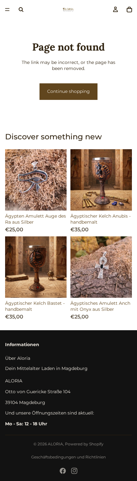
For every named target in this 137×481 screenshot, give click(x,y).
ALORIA (55, 444)
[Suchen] (21, 10)
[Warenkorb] (129, 10)
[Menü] (7, 9)
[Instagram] (74, 471)
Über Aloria (17, 358)
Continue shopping (68, 91)
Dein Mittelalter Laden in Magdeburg (46, 368)
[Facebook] (63, 471)
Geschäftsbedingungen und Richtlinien (68, 457)
